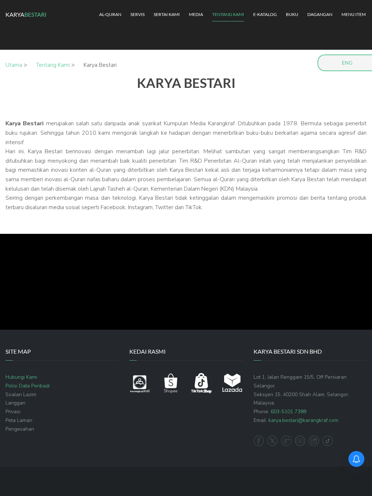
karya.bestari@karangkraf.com (303, 420)
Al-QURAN (110, 14)
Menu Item (353, 14)
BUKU (292, 14)
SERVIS (137, 14)
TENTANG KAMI (228, 14)
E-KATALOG (265, 14)
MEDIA (196, 14)
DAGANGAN (319, 14)
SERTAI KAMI (167, 14)
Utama (13, 65)
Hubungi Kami (21, 377)
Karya (25, 14)
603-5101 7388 (288, 411)
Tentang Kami (53, 65)
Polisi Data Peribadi (27, 385)
